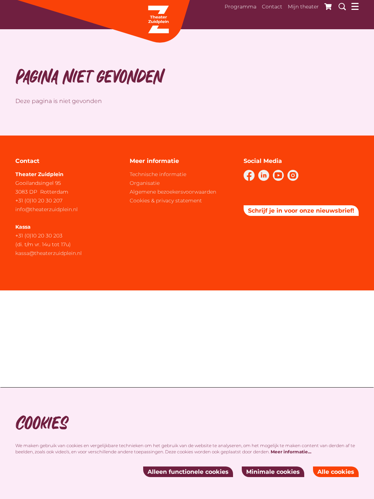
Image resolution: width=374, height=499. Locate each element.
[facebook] (249, 175)
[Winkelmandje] (326, 5)
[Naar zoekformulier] (339, 5)
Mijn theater (303, 6)
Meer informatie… (291, 451)
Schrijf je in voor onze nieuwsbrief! (301, 210)
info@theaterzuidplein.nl (46, 209)
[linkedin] (263, 175)
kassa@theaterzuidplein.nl (49, 253)
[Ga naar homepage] (103, 22)
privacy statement (179, 200)
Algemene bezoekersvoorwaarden (173, 191)
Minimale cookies (273, 471)
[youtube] (278, 175)
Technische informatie (158, 174)
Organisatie (145, 183)
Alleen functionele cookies (188, 471)
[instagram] (292, 175)
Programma (240, 6)
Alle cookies (335, 471)
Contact (272, 6)
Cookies (140, 200)
